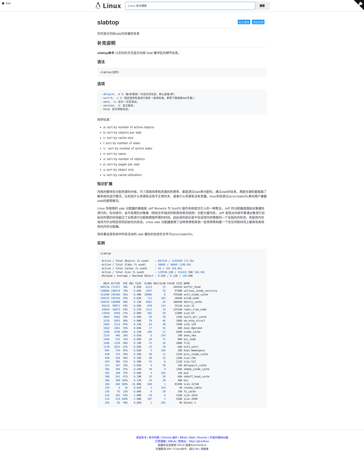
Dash (192, 437)
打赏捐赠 (160, 441)
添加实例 (258, 22)
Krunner (202, 437)
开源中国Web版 (218, 437)
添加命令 (141, 437)
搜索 (262, 5)
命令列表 (154, 437)
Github (172, 441)
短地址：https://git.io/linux (193, 441)
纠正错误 (244, 22)
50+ (197, 449)
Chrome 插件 (169, 437)
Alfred (183, 437)
